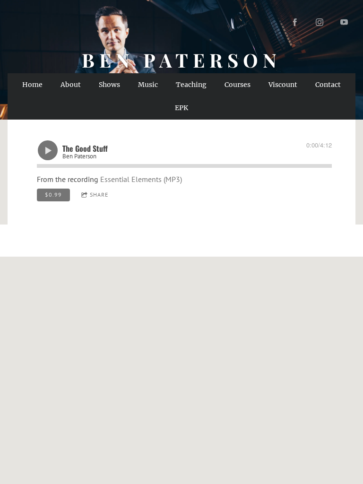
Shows (109, 84)
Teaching (191, 84)
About (70, 84)
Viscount (282, 84)
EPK (181, 108)
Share (99, 194)
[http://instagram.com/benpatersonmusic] (319, 22)
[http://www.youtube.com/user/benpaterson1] (344, 22)
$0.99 (53, 194)
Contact (328, 84)
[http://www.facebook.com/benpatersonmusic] (295, 22)
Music (148, 84)
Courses (238, 84)
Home (32, 84)
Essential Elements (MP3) (141, 179)
